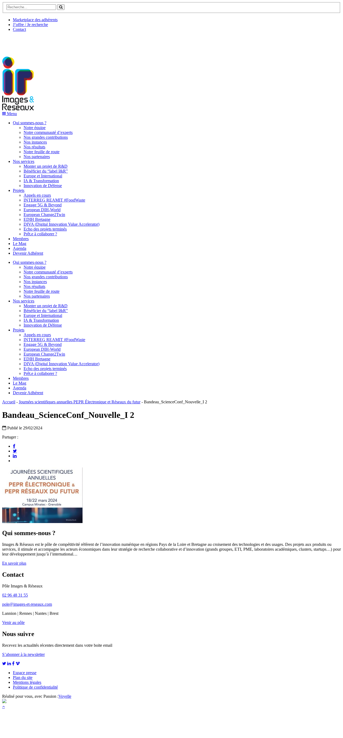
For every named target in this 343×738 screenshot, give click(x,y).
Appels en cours (37, 195)
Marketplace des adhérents (35, 19)
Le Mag (19, 243)
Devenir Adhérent (28, 253)
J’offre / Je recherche (30, 24)
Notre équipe (35, 127)
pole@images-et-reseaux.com (27, 604)
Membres (21, 238)
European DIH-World (42, 209)
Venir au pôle (13, 622)
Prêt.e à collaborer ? (40, 234)
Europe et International (43, 176)
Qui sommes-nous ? (29, 122)
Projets (18, 190)
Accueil (8, 402)
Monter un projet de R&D (46, 166)
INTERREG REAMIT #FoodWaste (54, 200)
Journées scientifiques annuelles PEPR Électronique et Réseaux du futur (79, 402)
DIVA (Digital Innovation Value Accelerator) (61, 224)
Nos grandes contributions (46, 137)
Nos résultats (34, 147)
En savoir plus (14, 563)
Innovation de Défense (43, 185)
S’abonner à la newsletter (23, 654)
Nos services (23, 161)
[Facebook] (14, 446)
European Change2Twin (44, 214)
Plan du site (22, 677)
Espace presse (24, 672)
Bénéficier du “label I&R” (46, 171)
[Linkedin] (15, 456)
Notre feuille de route (41, 151)
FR (42, 42)
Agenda (19, 248)
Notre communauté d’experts (48, 132)
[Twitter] (15, 451)
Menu (11, 113)
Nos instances (35, 142)
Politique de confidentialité (35, 687)
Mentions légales (27, 682)
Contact (19, 29)
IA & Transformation (41, 180)
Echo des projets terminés (45, 229)
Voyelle (64, 696)
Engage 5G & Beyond (43, 205)
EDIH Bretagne (37, 219)
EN (22, 42)
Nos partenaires (37, 156)
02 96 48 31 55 (15, 595)
